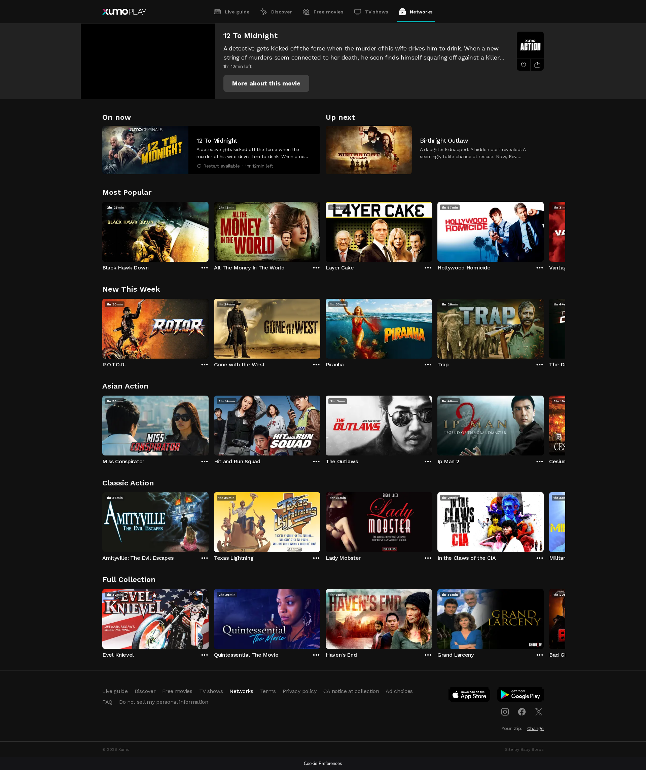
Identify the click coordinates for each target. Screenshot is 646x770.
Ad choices (399, 691)
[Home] (124, 12)
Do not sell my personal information (163, 702)
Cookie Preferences (323, 763)
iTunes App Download (469, 696)
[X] (539, 712)
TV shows (376, 11)
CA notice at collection (351, 691)
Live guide (237, 11)
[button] (266, 83)
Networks (421, 11)
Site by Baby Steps (524, 749)
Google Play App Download (521, 696)
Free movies (329, 11)
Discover (281, 11)
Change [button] (535, 728)
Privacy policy (300, 691)
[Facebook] (522, 712)
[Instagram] (505, 712)
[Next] (544, 230)
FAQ (107, 702)
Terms (268, 691)
